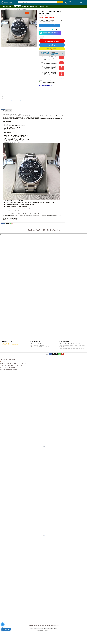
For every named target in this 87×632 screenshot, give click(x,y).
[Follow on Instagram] (4, 223)
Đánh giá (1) (8, 110)
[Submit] (60, 2)
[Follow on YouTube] (11, 223)
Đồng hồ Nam (17, 6)
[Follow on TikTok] (6, 223)
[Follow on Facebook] (2, 223)
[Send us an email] (8, 223)
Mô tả (3, 110)
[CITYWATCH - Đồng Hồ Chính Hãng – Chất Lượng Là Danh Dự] (7, 2)
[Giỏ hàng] (81, 2)
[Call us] (10, 223)
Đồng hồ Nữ (25, 6)
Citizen (24, 9)
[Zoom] (2, 97)
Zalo (15, 142)
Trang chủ (4, 9)
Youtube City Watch (13, 219)
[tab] (3, 110)
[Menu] (15, 2)
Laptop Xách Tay (43, 6)
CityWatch (44, 138)
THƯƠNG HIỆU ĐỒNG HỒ (6, 6)
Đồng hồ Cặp (33, 6)
